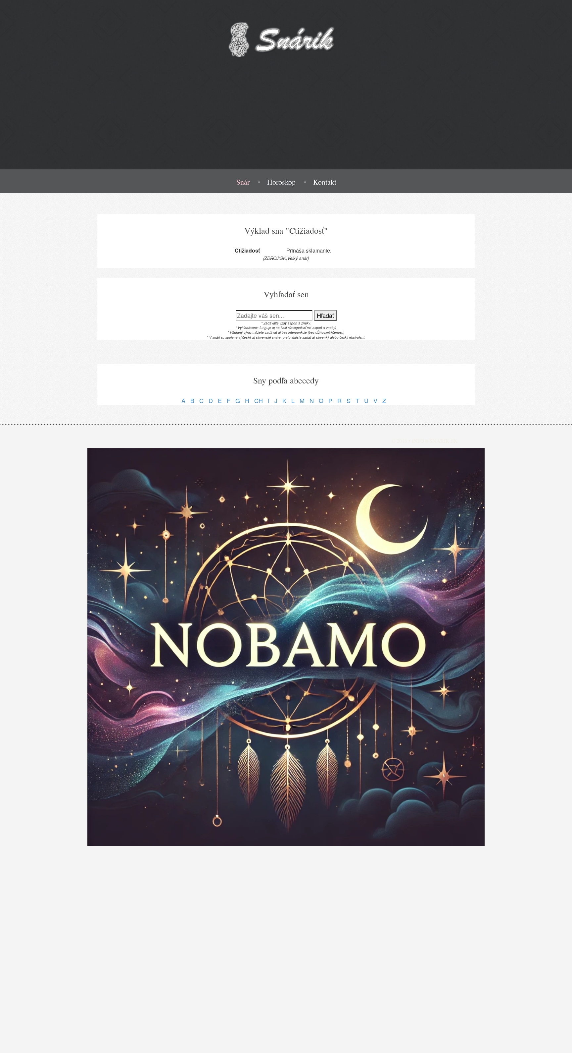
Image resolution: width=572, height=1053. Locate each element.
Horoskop (281, 182)
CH (258, 400)
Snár (243, 182)
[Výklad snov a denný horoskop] (286, 647)
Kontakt (324, 182)
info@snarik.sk (435, 440)
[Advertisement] (286, 123)
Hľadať (325, 315)
